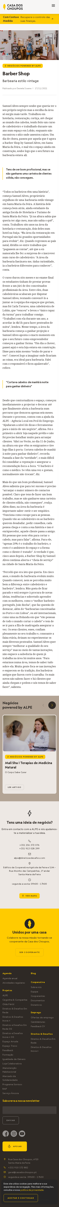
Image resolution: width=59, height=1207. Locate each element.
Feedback (8, 1050)
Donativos (36, 1004)
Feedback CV (38, 1026)
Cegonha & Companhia (15, 999)
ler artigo (14, 787)
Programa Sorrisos (12, 1084)
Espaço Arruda (10, 1041)
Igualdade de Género (14, 1059)
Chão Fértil (8, 1004)
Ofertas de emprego (42, 1017)
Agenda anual (10, 978)
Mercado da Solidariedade (10, 1078)
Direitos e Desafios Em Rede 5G (15, 1027)
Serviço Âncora (11, 1093)
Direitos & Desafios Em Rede (15, 1010)
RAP (5, 1088)
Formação (8, 1054)
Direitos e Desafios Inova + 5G (13, 1035)
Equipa (34, 991)
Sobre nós (36, 987)
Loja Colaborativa (12, 1063)
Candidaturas (38, 1021)
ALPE (5, 995)
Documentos (38, 1000)
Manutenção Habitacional (10, 1070)
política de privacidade (32, 1190)
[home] (13, 7)
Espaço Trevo (10, 1045)
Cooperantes (38, 996)
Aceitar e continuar (21, 1198)
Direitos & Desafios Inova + (13, 1018)
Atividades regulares (14, 982)
